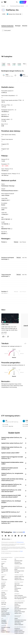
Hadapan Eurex (18, 578)
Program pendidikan (19, 633)
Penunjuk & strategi (5, 627)
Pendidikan (3, 621)
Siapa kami (17, 583)
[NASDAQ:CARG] (3, 322)
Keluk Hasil (3, 594)
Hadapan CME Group (19, 576)
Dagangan (3, 620)
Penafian (16, 604)
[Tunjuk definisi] (12, 90)
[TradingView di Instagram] (12, 536)
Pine (2, 572)
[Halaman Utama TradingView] (5, 2)
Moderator (3, 615)
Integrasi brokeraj (18, 630)
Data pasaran (18, 562)
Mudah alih (3, 602)
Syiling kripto (4, 567)
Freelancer (3, 630)
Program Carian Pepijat (20, 611)
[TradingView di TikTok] (22, 536)
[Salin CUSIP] (9, 224)
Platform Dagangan (19, 624)
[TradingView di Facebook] (6, 536)
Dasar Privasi (17, 605)
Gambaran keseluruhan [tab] (7, 25)
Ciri (15, 559)
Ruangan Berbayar (5, 631)
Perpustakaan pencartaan (20, 620)
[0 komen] (8, 336)
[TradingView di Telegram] (19, 536)
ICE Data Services (20, 542)
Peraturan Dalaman (5, 614)
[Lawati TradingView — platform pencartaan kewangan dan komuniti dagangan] (6, 56)
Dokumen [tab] (24, 25)
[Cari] (16, 2)
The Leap (17, 572)
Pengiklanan (17, 628)
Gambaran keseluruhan (20, 567)
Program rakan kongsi (19, 631)
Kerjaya (16, 589)
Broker (16, 569)
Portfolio (3, 592)
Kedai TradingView (19, 595)
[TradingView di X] (2, 536)
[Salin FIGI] (11, 228)
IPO (2, 588)
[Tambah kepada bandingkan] (15, 75)
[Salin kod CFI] (6, 233)
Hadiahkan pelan (18, 563)
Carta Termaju (18, 623)
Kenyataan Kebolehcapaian (21, 608)
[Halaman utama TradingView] (6, 532)
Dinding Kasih (4, 609)
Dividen (3, 586)
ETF (2, 564)
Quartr (21, 551)
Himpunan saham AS (19, 579)
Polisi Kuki (17, 607)
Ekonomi (3, 583)
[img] (20, 14)
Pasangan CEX (4, 569)
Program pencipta (5, 612)
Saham (2, 563)
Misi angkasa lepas (19, 585)
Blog (16, 586)
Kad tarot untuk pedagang (20, 597)
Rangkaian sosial (5, 608)
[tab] (16, 242)
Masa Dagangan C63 (19, 598)
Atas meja (3, 604)
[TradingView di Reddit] (25, 536)
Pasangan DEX (4, 570)
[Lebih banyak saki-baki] (7, 6)
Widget (16, 618)
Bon (2, 566)
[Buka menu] (2, 2)
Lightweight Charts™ (19, 621)
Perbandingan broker (19, 570)
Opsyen (3, 595)
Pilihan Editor (4, 623)
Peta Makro (3, 597)
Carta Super (4, 559)
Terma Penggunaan (19, 602)
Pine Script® (4, 598)
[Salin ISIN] (11, 219)
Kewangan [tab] (18, 25)
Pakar (2, 628)
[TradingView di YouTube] (9, 536)
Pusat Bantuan (18, 588)
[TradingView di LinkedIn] (15, 536)
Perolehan (3, 585)
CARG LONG (5, 324)
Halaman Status (18, 613)
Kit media (17, 591)
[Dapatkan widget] (25, 343)
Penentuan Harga (18, 560)
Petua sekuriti (18, 610)
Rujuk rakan (4, 611)
